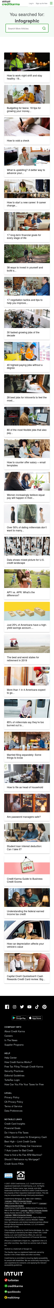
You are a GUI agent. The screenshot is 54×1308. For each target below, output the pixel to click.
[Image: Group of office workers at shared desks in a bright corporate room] (27, 318)
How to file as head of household (25, 787)
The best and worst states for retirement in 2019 (23, 658)
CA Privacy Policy (13, 1101)
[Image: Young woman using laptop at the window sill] (27, 803)
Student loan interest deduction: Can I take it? (24, 847)
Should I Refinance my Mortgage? (22, 1159)
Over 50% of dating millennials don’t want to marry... (27, 528)
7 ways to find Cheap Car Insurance (23, 1146)
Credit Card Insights (14, 1123)
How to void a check (18, 140)
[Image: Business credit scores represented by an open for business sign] (27, 865)
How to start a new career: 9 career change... (26, 203)
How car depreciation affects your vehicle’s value (25, 945)
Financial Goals (12, 1128)
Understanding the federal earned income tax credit (25, 912)
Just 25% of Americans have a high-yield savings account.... (27, 626)
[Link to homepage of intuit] (27, 1274)
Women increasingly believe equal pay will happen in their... (26, 496)
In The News (10, 1040)
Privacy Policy (11, 1097)
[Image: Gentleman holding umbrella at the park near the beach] (27, 643)
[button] (51, 3)
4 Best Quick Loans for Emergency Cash (25, 1137)
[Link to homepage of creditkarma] (27, 1285)
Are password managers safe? (24, 816)
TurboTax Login (12, 1080)
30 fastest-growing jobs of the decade (23, 333)
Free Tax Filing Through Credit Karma (23, 1066)
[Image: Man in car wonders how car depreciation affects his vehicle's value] (27, 930)
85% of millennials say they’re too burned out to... (25, 723)
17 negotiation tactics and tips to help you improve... (25, 301)
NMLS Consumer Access (22, 1201)
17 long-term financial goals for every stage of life (24, 236)
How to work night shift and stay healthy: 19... (24, 77)
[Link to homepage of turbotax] (27, 1280)
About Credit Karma (14, 1031)
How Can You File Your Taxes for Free (24, 1084)
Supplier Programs (14, 1044)
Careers (8, 1035)
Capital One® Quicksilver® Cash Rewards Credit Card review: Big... (26, 977)
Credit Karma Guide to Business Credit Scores (25, 880)
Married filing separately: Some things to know (24, 756)
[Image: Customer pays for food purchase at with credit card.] (27, 962)
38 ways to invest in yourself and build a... (25, 268)
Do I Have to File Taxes (16, 1132)
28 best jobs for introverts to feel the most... (27, 398)
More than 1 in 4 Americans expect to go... (26, 691)
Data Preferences (13, 1110)
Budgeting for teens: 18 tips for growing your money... (24, 109)
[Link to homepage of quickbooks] (27, 1291)
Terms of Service (13, 1106)
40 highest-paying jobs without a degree (25, 366)
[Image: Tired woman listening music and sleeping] (27, 708)
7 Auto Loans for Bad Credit (18, 1150)
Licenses (8, 1201)
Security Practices (14, 1071)
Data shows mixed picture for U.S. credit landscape (25, 561)
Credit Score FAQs (14, 1163)
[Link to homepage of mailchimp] (27, 1297)
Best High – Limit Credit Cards (20, 1141)
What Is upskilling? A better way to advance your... (26, 171)
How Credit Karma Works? (18, 1062)
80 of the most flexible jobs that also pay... (27, 431)
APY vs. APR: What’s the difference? (21, 593)
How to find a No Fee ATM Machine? (23, 1154)
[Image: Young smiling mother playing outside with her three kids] (27, 578)
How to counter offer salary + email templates (26, 463)
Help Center (10, 1057)
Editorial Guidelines (14, 1075)
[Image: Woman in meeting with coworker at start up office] (27, 481)
